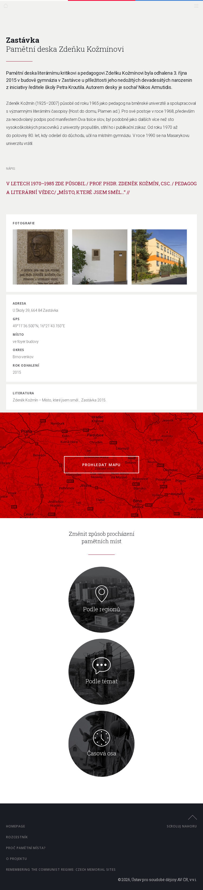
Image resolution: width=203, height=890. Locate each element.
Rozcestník (17, 837)
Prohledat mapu (101, 464)
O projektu (16, 858)
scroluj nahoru (182, 826)
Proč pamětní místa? (26, 848)
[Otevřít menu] (197, 7)
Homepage (15, 826)
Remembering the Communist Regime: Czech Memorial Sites (61, 869)
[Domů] (7, 7)
